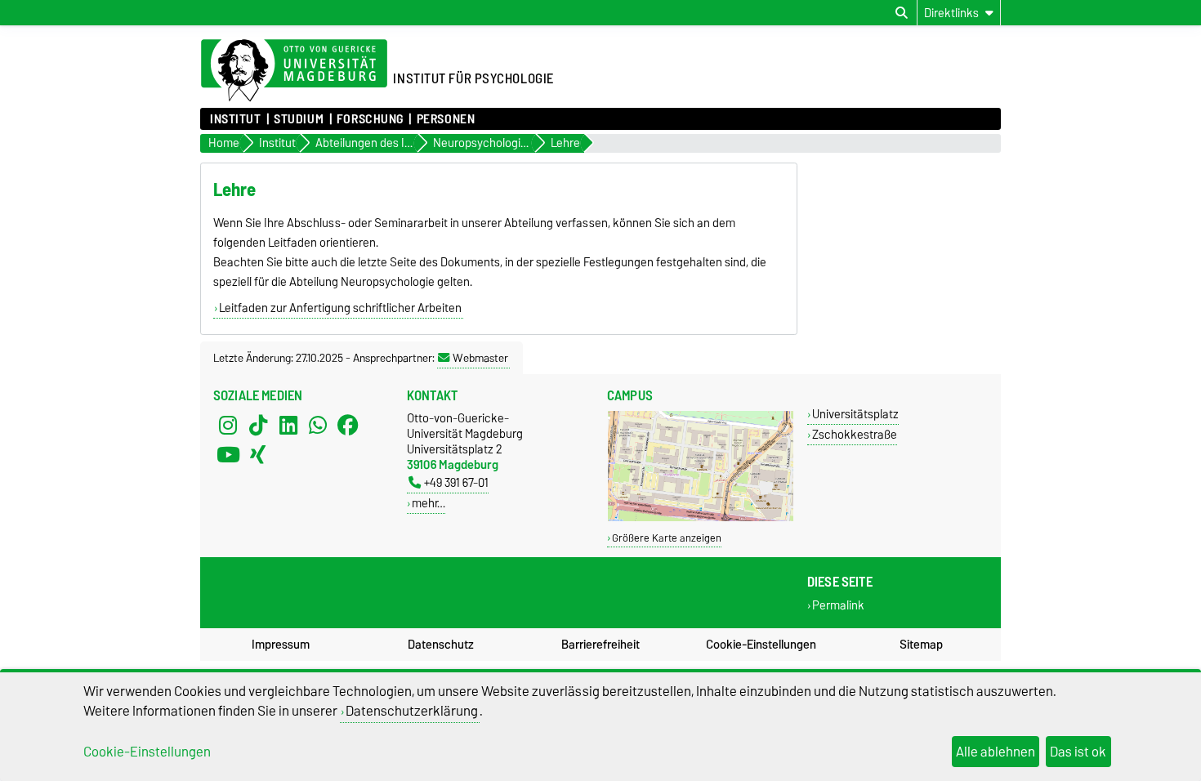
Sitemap (921, 644)
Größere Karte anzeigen (666, 538)
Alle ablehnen (995, 751)
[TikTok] (258, 425)
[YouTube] (228, 454)
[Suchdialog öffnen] (901, 13)
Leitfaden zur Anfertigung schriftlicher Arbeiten (340, 308)
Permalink (838, 605)
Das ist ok (1078, 751)
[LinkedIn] (288, 425)
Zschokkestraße (854, 434)
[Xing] (258, 454)
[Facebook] (348, 425)
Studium (299, 119)
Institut (235, 119)
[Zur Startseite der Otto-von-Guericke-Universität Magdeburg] (294, 71)
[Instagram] (228, 425)
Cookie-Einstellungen (761, 644)
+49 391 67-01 (456, 482)
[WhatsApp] (318, 425)
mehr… (428, 503)
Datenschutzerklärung (412, 710)
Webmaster (480, 358)
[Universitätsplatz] (700, 517)
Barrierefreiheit (600, 644)
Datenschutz (441, 644)
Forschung (370, 119)
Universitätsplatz (855, 414)
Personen (446, 119)
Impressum (281, 644)
